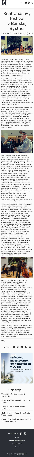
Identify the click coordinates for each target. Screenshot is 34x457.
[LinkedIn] (21, 347)
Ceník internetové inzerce (17, 440)
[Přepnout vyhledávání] (32, 3)
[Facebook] (13, 347)
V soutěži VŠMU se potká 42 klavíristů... (13, 395)
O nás (17, 437)
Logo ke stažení (17, 444)
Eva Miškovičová (19, 33)
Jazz (29, 33)
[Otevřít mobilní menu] (20, 2)
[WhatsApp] (25, 347)
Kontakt (17, 447)
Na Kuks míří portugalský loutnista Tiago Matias (15, 414)
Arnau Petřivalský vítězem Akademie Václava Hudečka (16, 420)
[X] (17, 347)
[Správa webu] (20, 454)
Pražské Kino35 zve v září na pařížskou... (13, 408)
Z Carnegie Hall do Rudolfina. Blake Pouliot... (15, 401)
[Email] (29, 347)
